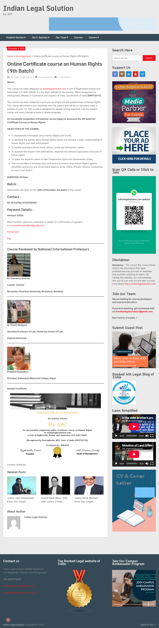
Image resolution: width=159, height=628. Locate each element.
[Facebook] (115, 74)
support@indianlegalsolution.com (20, 592)
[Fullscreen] (151, 435)
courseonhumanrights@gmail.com (27, 225)
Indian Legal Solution (38, 8)
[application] (134, 426)
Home (10, 56)
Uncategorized (23, 56)
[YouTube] (135, 74)
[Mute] (146, 435)
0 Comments (64, 77)
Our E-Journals (40, 37)
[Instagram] (122, 74)
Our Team (61, 37)
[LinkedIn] (129, 74)
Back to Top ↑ (148, 624)
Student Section (15, 37)
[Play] (116, 435)
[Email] (142, 74)
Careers (93, 37)
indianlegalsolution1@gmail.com (135, 311)
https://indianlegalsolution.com (140, 283)
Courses (78, 37)
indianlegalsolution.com (54, 88)
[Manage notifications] (8, 619)
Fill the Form (13, 232)
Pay (9, 238)
